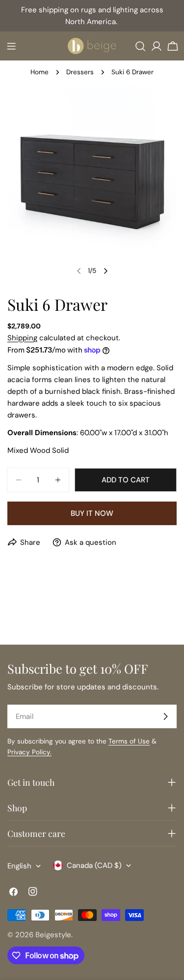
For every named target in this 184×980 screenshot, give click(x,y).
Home (39, 72)
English (19, 866)
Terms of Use (129, 741)
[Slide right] (105, 271)
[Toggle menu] (11, 46)
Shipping (22, 338)
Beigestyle (53, 935)
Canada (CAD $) (94, 865)
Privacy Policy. (29, 752)
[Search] (140, 46)
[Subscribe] (165, 716)
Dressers (80, 72)
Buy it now (92, 513)
